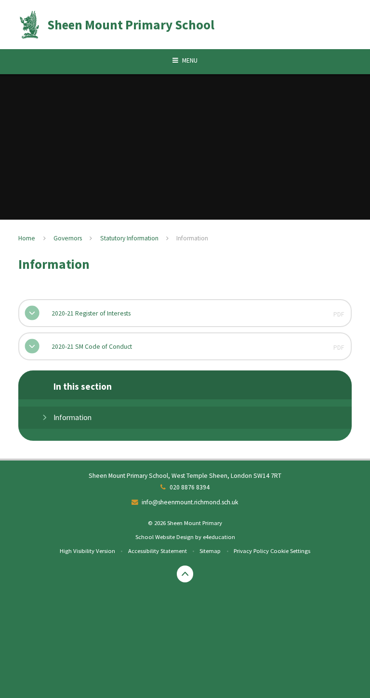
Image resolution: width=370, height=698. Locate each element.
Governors (67, 238)
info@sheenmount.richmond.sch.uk (190, 502)
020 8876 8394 (190, 487)
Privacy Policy (251, 550)
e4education (219, 536)
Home (26, 238)
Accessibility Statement (157, 550)
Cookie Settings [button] (290, 550)
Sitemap (210, 550)
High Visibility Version (87, 550)
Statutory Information (129, 238)
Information (192, 238)
